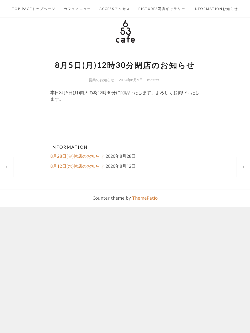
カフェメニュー (77, 9)
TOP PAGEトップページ (33, 9)
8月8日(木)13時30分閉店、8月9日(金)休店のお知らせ (243, 167)
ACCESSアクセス (114, 9)
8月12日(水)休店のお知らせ (77, 166)
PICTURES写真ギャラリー (161, 9)
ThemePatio (145, 198)
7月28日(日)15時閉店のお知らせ (6, 167)
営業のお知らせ (101, 79)
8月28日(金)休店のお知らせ (77, 156)
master (153, 79)
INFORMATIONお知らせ (216, 9)
